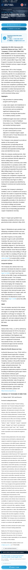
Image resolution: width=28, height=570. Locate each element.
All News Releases (7, 9)
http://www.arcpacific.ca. (8, 391)
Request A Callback (14, 28)
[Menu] (25, 4)
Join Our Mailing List (15, 24)
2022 (7, 258)
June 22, (3, 258)
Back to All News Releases (10, 548)
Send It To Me (15, 567)
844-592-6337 (5, 1)
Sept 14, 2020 (5, 273)
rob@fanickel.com (13, 1)
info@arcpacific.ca (6, 545)
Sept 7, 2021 (12, 299)
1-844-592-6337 (16, 39)
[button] (14, 552)
